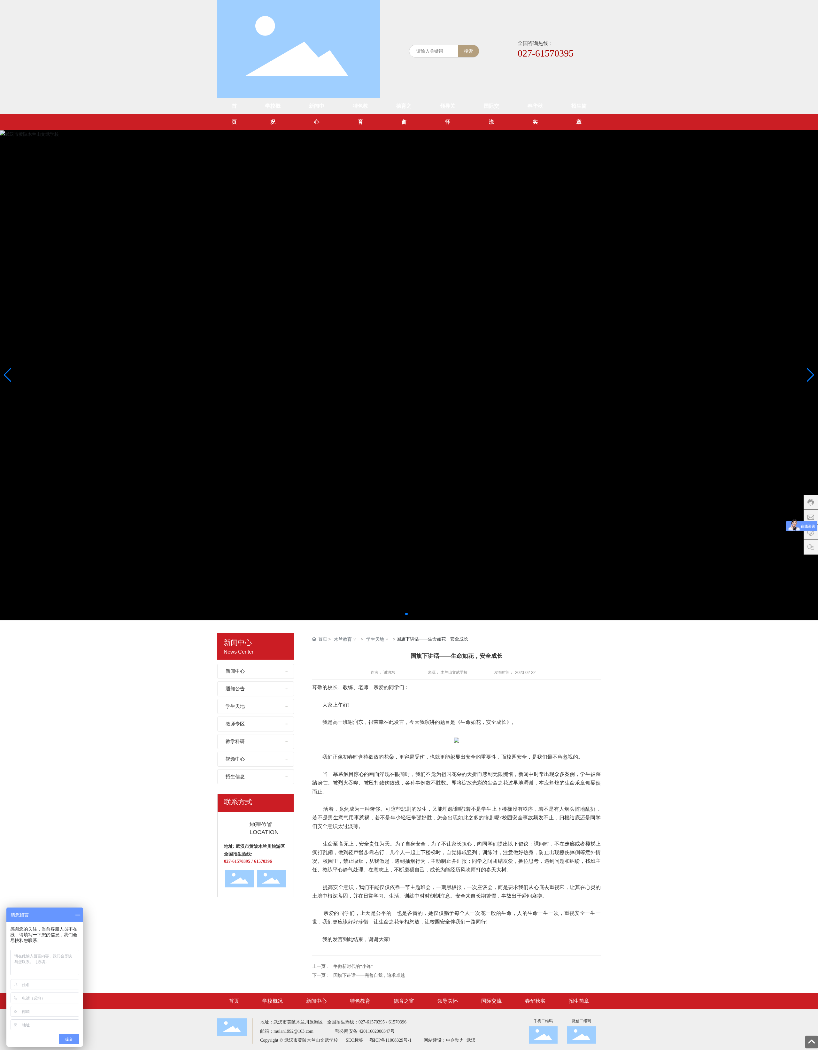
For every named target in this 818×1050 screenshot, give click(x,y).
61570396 (397, 1022)
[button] (406, 614)
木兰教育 (343, 639)
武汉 (470, 1040)
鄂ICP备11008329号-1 (390, 1040)
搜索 (468, 51)
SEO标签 (354, 1040)
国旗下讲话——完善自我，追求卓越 (369, 975)
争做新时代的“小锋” (353, 966)
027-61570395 (546, 53)
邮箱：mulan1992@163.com (286, 1031)
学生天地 (375, 639)
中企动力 (455, 1040)
